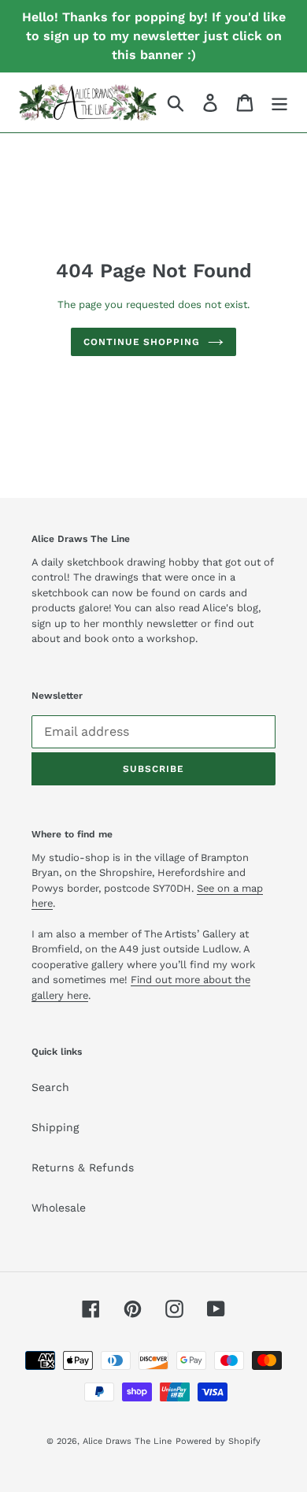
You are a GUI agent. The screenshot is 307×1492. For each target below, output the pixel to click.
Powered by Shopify (218, 1441)
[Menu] (279, 103)
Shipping (55, 1127)
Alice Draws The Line (127, 1441)
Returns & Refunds (82, 1167)
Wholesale (58, 1207)
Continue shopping (141, 341)
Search (50, 1087)
